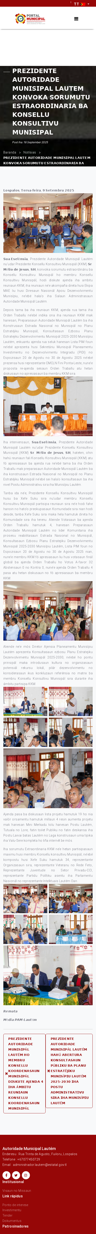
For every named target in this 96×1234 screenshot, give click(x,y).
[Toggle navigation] (76, 19)
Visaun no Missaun (16, 1190)
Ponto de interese (15, 1205)
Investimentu (11, 1210)
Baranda (9, 152)
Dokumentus (11, 1221)
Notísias (29, 152)
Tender (7, 1215)
